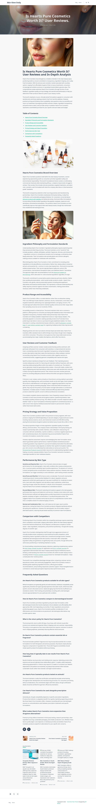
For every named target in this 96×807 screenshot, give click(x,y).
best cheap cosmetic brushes (33, 548)
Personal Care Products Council (32, 450)
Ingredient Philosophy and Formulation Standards (39, 120)
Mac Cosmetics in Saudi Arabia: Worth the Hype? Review (47, 762)
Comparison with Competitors (33, 133)
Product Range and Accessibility (34, 123)
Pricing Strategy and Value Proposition (36, 128)
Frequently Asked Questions (33, 136)
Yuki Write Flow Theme (72, 802)
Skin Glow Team (45, 25)
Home (80, 2)
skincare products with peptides (32, 199)
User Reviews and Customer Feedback (36, 125)
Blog (76, 2)
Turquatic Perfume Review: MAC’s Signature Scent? (30, 762)
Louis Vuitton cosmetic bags (35, 325)
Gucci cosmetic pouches (60, 548)
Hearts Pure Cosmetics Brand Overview (36, 117)
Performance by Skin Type (32, 131)
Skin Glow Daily (14, 2)
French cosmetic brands (41, 555)
